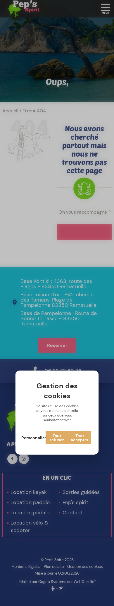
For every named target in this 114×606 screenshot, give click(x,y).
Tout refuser (57, 437)
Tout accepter (80, 437)
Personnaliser (34, 437)
